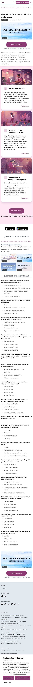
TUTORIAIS (4, 612)
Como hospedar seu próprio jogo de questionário (14, 629)
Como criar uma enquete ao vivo (9, 641)
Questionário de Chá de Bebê (9, 653)
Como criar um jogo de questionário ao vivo (12, 615)
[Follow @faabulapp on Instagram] (12, 604)
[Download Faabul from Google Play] (5, 596)
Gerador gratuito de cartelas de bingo (11, 643)
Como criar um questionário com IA (10, 623)
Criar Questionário (22, 2)
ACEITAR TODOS (8, 678)
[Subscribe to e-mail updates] (18, 604)
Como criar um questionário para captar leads (13, 636)
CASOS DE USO (5, 648)
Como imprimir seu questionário (9, 632)
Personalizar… (8, 682)
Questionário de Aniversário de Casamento (12, 651)
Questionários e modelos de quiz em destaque (13, 7)
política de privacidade (20, 674)
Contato (3, 588)
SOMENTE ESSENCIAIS (22, 678)
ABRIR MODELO (16, 44)
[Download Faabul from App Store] (2, 596)
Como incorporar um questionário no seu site (13, 634)
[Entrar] (14, 2)
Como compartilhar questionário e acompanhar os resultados (14, 618)
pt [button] (31, 2)
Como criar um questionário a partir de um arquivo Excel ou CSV (16, 626)
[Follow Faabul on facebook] (5, 604)
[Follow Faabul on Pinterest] (15, 604)
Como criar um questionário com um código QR (13, 621)
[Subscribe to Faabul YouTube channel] (2, 604)
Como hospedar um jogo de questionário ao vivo (14, 638)
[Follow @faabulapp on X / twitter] (9, 604)
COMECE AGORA (16, 211)
